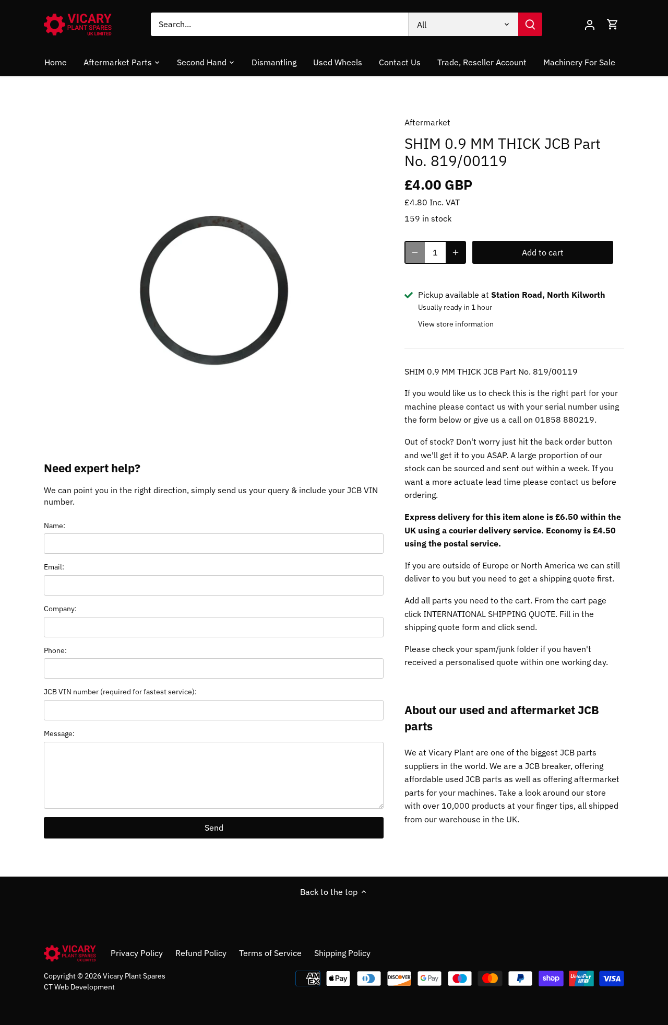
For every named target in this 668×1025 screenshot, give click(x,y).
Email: (54, 566)
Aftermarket (427, 122)
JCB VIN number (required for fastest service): (120, 691)
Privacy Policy (137, 953)
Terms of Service (270, 953)
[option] (212, 274)
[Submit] (530, 24)
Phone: (55, 650)
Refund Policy (200, 953)
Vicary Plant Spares (134, 976)
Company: (60, 608)
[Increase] (456, 252)
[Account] (589, 24)
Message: (59, 733)
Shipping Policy (342, 953)
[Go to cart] (612, 24)
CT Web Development (79, 987)
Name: (54, 525)
